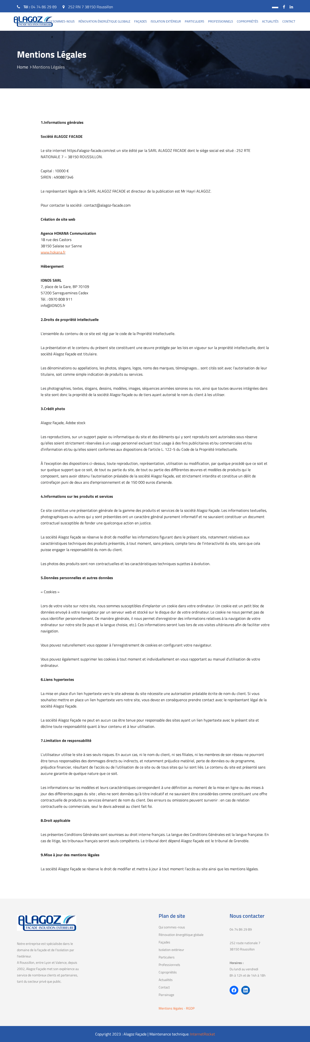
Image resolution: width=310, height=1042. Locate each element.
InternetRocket (202, 1034)
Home (22, 67)
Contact (288, 21)
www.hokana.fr (53, 252)
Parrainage (166, 994)
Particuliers (194, 21)
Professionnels (220, 21)
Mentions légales (171, 1008)
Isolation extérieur (166, 21)
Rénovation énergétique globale (104, 21)
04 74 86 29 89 (44, 7)
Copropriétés (247, 21)
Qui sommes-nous (61, 21)
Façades (140, 21)
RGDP (190, 1008)
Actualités (270, 21)
